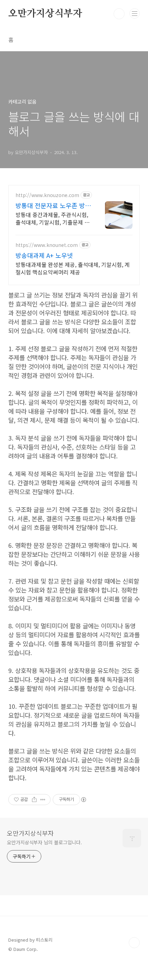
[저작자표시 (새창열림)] (83, 799)
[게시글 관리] (43, 799)
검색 (119, 14)
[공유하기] (34, 799)
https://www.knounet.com (46, 245)
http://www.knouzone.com (47, 195)
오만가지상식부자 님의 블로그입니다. (44, 842)
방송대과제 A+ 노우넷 (44, 255)
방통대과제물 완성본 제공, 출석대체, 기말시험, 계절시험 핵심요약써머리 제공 (72, 268)
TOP (134, 942)
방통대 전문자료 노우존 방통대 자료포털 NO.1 (53, 205)
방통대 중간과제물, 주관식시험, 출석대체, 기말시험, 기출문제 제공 (52, 218)
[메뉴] (134, 13)
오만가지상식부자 (45, 14)
